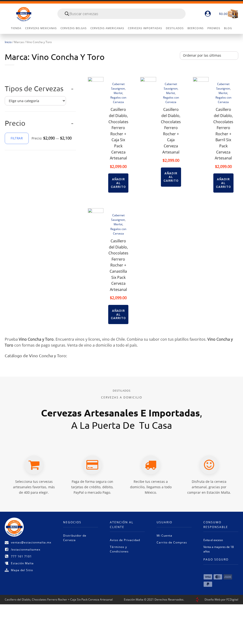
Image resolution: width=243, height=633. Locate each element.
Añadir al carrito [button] (118, 182)
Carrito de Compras (172, 542)
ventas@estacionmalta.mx (31, 542)
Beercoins (195, 28)
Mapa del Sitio (22, 570)
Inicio (8, 42)
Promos (213, 28)
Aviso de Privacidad (125, 540)
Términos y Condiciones (119, 549)
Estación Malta (22, 563)
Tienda (16, 28)
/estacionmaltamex (25, 549)
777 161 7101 (21, 556)
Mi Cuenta (164, 536)
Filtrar (17, 138)
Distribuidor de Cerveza (74, 538)
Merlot (118, 93)
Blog (228, 28)
